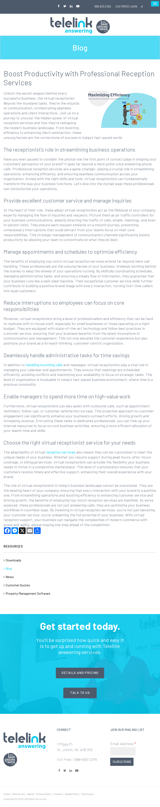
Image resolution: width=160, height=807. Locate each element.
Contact (58, 793)
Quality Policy (72, 793)
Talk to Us (80, 693)
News (10, 577)
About (30, 793)
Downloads (13, 560)
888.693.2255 (103, 6)
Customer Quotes (18, 585)
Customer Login (126, 6)
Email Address (123, 743)
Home (7, 793)
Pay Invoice (88, 793)
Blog (9, 568)
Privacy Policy (43, 793)
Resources (18, 793)
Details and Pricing (80, 673)
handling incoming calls (44, 364)
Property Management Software (28, 593)
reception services (60, 452)
